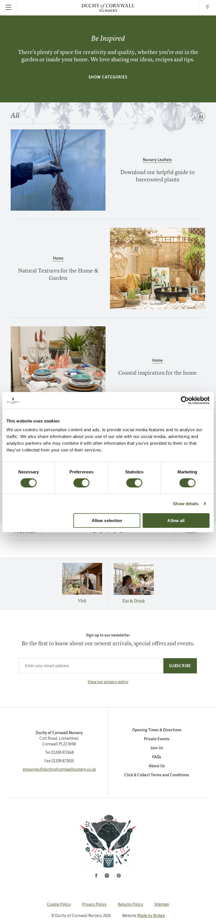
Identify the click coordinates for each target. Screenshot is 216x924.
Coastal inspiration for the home (157, 372)
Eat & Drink (133, 601)
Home (58, 258)
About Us (157, 766)
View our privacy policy (108, 682)
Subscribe (180, 666)
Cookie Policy (59, 904)
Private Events (156, 739)
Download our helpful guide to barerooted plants (157, 175)
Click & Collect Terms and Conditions (156, 775)
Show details (186, 503)
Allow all (175, 520)
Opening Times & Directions (156, 730)
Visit (82, 600)
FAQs (156, 757)
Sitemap (161, 904)
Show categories (108, 77)
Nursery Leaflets (157, 160)
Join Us (156, 748)
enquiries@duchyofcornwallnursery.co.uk (59, 769)
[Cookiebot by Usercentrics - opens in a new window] (185, 400)
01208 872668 (62, 752)
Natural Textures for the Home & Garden (58, 274)
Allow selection (107, 520)
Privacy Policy (94, 904)
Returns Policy (130, 904)
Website (143, 915)
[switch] (81, 482)
